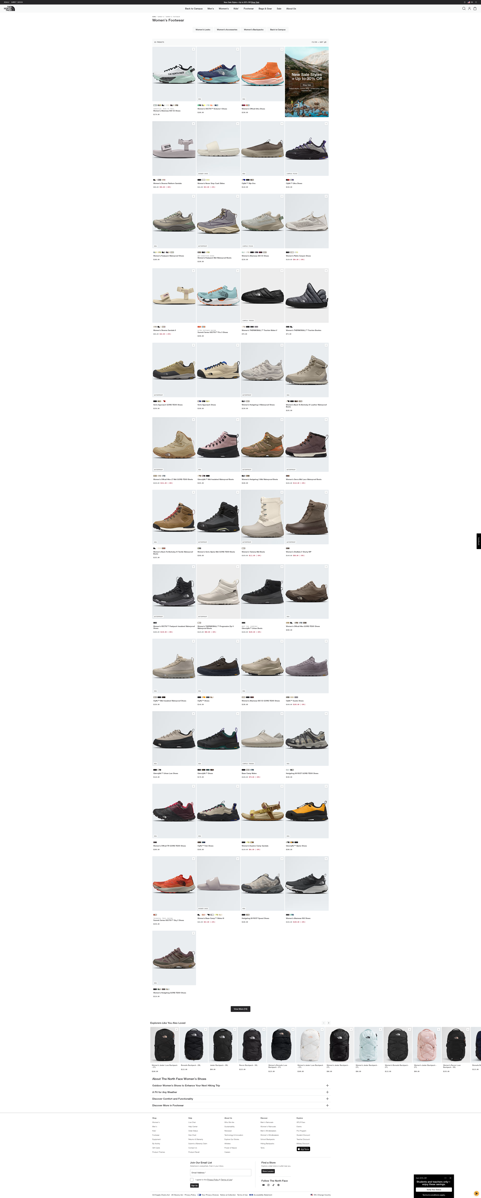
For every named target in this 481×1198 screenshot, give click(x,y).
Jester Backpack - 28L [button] (219, 1065)
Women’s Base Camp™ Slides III (211, 918)
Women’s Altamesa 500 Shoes (298, 918)
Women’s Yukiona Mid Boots (253, 552)
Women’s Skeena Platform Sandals (167, 183)
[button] (240, 1009)
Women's (161, 16)
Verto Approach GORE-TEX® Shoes (168, 405)
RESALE (6, 2)
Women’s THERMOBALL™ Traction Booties (303, 330)
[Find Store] (465, 2)
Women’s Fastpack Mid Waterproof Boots (214, 258)
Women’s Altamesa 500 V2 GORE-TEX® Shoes (261, 701)
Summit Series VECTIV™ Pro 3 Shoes (213, 332)
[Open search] (464, 9)
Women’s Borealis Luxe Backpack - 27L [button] (277, 1066)
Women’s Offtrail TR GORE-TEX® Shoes (169, 846)
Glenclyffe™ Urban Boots (252, 628)
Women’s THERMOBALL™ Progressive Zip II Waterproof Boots (216, 627)
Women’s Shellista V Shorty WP (298, 552)
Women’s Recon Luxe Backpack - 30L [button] (452, 1066)
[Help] (476, 2)
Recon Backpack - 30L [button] (248, 1065)
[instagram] (268, 1185)
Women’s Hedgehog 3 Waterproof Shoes (258, 405)
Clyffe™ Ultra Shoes (294, 183)
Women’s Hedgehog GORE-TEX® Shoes (169, 993)
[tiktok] (273, 1185)
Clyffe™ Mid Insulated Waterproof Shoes (169, 701)
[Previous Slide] (324, 1023)
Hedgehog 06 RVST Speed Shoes (255, 918)
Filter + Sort (317, 42)
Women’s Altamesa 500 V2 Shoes (166, 111)
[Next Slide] (329, 1023)
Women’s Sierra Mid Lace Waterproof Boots (303, 479)
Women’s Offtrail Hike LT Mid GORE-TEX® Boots (173, 479)
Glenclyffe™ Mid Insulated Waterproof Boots (216, 479)
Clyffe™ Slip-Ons (248, 183)
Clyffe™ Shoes (203, 701)
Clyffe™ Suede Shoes (295, 701)
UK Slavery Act (177, 1195)
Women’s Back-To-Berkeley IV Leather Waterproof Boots (306, 406)
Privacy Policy (213, 1179)
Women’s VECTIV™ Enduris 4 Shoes (212, 109)
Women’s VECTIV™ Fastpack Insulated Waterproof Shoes (174, 627)
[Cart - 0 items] (475, 9)
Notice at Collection (228, 1195)
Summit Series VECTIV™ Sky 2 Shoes (168, 920)
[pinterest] (278, 1185)
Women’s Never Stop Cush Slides (211, 183)
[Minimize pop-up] (445, 1177)
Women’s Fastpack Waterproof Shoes (168, 256)
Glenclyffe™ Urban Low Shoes (165, 773)
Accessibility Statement (263, 1195)
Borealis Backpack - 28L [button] (191, 1065)
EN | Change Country (322, 1195)
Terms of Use (226, 1179)
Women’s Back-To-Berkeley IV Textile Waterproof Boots (173, 553)
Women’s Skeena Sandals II (164, 330)
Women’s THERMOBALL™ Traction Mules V (259, 330)
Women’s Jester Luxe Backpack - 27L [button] (164, 1066)
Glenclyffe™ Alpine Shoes (296, 846)
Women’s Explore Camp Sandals (255, 846)
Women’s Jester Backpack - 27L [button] (338, 1066)
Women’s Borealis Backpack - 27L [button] (397, 1066)
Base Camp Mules (249, 773)
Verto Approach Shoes (207, 405)
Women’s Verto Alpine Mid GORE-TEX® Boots (216, 552)
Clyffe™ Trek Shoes (205, 846)
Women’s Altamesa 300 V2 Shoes (255, 256)
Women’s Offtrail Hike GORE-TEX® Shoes (303, 626)
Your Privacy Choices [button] (210, 1195)
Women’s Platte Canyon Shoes (298, 256)
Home (154, 16)
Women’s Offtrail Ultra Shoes (253, 109)
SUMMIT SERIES (17, 2)
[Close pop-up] (450, 1177)
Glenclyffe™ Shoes (205, 773)
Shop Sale (255, 2)
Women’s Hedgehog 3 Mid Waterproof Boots (260, 479)
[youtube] (263, 1185)
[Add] (193, 49)
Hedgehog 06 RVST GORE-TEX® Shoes (302, 773)
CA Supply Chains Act (161, 1195)
